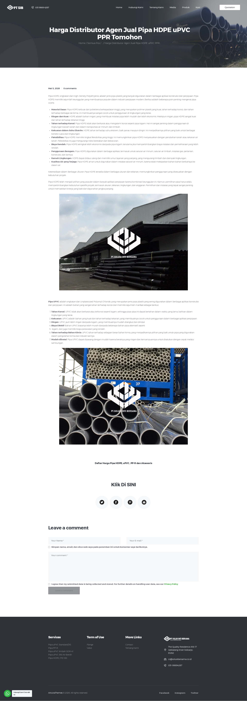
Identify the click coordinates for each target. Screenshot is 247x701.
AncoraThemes (55, 693)
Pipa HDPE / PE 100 (57, 658)
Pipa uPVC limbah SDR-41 (60, 651)
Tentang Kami (132, 648)
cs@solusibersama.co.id (180, 659)
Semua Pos (93, 43)
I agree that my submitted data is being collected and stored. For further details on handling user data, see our (114, 584)
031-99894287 (175, 665)
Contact (129, 645)
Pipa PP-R (53, 648)
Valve (89, 648)
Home (82, 43)
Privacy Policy (171, 584)
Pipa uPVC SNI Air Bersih (60, 655)
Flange (90, 645)
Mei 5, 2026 (54, 88)
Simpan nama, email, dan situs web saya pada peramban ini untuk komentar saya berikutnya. (99, 547)
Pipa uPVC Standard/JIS (59, 645)
